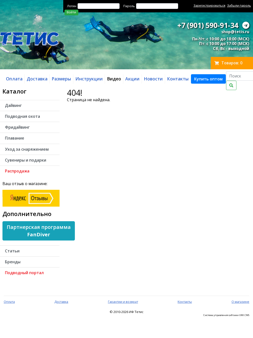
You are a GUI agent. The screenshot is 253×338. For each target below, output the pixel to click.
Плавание (14, 138)
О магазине (240, 301)
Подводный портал (24, 272)
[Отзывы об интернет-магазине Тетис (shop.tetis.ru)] (31, 197)
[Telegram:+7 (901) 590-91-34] (245, 25)
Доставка (61, 301)
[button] (208, 79)
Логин (71, 6)
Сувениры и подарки (25, 160)
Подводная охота (22, 116)
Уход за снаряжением (27, 149)
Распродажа (17, 171)
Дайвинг (13, 105)
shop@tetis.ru (235, 31)
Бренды (13, 262)
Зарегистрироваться (209, 5)
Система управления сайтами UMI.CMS (226, 315)
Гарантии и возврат (123, 301)
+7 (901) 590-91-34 (207, 25)
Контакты (185, 301)
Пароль (129, 6)
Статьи (12, 251)
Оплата (9, 301)
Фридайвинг (17, 127)
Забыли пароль (239, 5)
